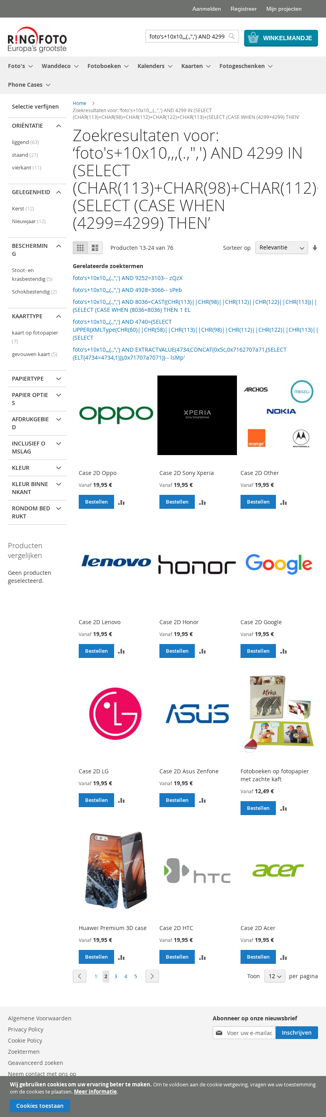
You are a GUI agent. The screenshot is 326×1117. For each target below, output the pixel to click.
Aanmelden (206, 9)
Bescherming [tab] (30, 249)
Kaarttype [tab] (27, 316)
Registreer (244, 9)
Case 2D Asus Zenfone (189, 771)
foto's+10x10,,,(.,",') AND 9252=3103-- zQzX (127, 278)
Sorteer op (237, 247)
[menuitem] (18, 65)
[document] (164, 1096)
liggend (25, 142)
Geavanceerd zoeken (35, 1062)
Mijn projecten (284, 9)
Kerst (23, 208)
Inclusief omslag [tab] (28, 447)
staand (25, 155)
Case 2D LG (94, 771)
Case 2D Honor (179, 622)
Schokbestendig (34, 291)
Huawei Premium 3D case (113, 928)
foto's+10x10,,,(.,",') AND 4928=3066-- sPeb (127, 290)
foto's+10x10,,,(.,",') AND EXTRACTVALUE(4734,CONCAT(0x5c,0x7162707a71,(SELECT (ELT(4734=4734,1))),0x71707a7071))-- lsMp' (180, 353)
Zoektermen (24, 1051)
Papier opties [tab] (30, 399)
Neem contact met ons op (42, 1074)
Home (79, 103)
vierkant (26, 167)
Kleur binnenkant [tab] (30, 488)
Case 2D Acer (258, 928)
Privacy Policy (25, 1029)
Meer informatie (95, 1091)
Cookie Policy (25, 1040)
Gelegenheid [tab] (31, 192)
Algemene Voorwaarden (40, 1018)
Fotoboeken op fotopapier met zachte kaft (275, 775)
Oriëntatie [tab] (27, 125)
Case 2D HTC (176, 928)
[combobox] (192, 36)
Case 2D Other (260, 473)
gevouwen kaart (34, 354)
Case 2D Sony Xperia (186, 473)
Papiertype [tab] (28, 378)
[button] (121, 502)
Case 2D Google (261, 622)
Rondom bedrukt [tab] (31, 512)
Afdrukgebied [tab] (30, 423)
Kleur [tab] (20, 467)
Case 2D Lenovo (99, 622)
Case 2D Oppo (97, 473)
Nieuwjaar (29, 221)
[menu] (163, 75)
